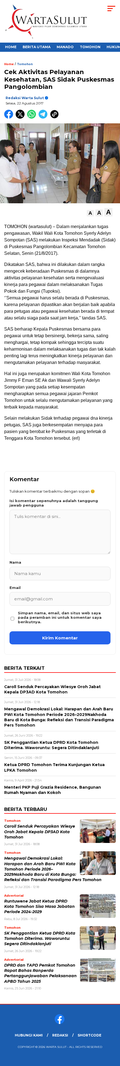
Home (10, 47)
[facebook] (60, 1023)
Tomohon (90, 47)
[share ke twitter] (21, 117)
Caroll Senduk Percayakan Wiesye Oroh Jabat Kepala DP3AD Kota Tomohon (39, 831)
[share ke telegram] (44, 117)
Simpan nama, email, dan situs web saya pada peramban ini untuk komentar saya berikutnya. (60, 617)
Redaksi (60, 1035)
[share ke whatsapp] (33, 117)
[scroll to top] (112, 1033)
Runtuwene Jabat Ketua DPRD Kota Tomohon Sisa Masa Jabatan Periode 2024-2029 (39, 906)
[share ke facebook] (10, 117)
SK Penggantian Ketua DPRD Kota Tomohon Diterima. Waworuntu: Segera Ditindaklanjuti (39, 938)
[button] (90, 213)
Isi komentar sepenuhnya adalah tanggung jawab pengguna (53, 502)
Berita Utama (37, 47)
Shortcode (89, 1035)
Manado (65, 47)
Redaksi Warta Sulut (25, 98)
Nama (15, 562)
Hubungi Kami (29, 1035)
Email (15, 587)
